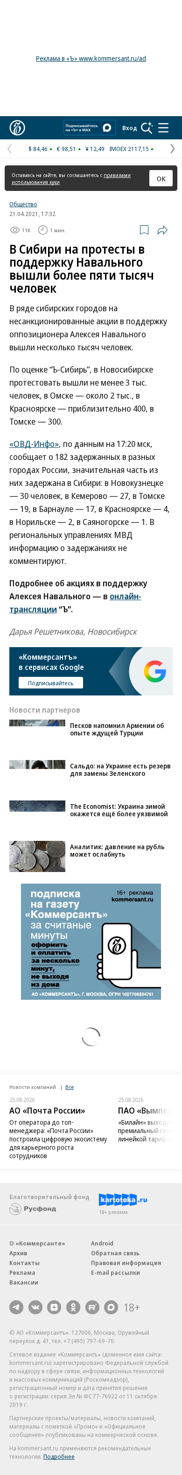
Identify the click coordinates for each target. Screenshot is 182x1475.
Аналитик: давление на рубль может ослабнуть (117, 850)
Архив (18, 1253)
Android (102, 1243)
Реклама (22, 1272)
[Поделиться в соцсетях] (162, 230)
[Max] (111, 1307)
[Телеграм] (16, 1307)
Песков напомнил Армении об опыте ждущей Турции (117, 729)
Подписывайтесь (51, 683)
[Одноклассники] (73, 1307)
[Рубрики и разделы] (163, 128)
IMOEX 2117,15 (129, 148)
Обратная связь (115, 1253)
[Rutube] (92, 1307)
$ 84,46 (38, 148)
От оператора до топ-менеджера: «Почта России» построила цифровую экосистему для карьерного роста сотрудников (58, 1139)
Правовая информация (126, 1263)
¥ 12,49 (95, 148)
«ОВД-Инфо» (34, 443)
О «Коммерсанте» (37, 1243)
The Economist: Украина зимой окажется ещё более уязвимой (119, 810)
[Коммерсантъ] (17, 128)
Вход (129, 128)
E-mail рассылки (115, 1272)
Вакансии (23, 1282)
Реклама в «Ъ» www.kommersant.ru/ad (91, 58)
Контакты (24, 1263)
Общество (23, 204)
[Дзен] (54, 1307)
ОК (161, 178)
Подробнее (59, 1456)
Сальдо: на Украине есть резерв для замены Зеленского (120, 769)
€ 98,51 (66, 148)
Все (69, 1086)
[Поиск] (147, 128)
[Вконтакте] (35, 1307)
